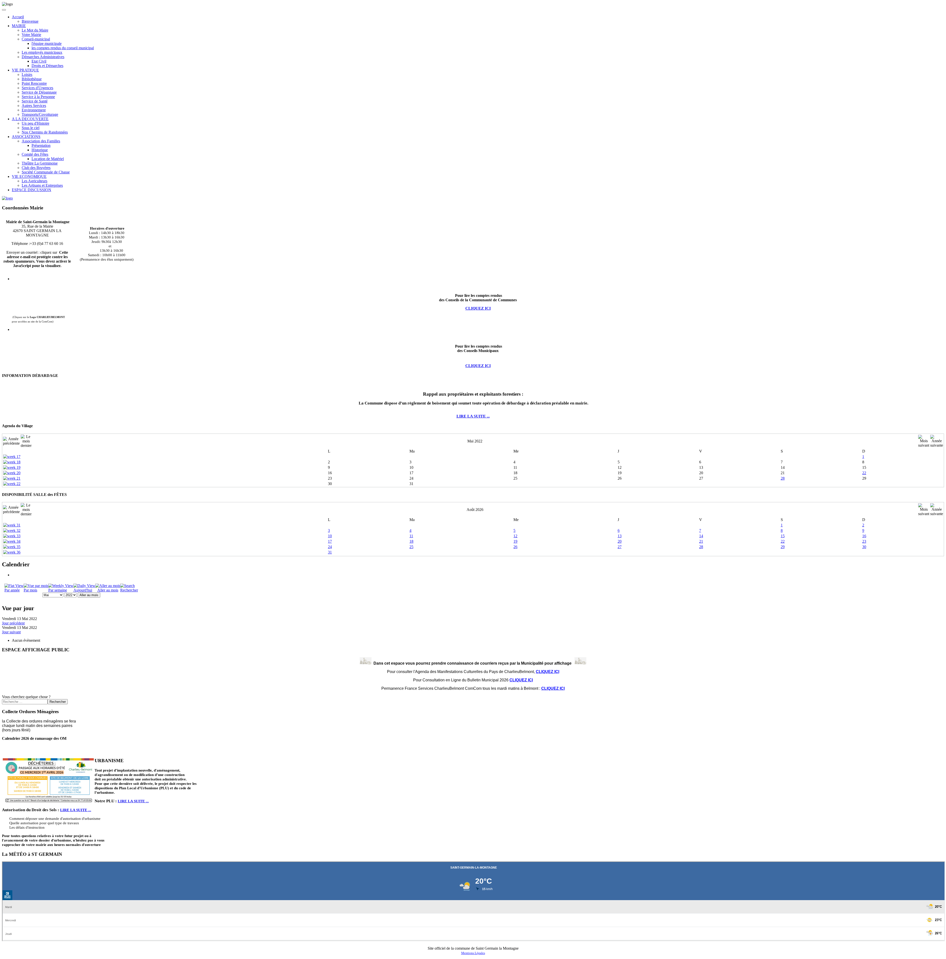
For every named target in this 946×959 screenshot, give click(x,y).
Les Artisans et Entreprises (42, 185)
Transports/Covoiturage (40, 114)
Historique (40, 150)
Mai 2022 (474, 441)
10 (330, 536)
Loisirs (27, 74)
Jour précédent (13, 623)
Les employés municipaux (42, 52)
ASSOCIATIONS (26, 137)
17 (330, 541)
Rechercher (129, 590)
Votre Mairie (31, 35)
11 (411, 536)
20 (620, 541)
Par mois (30, 590)
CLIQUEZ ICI (478, 366)
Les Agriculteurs (34, 181)
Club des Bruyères (36, 168)
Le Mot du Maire (35, 30)
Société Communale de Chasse (46, 172)
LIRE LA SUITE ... (473, 416)
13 (620, 536)
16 (864, 536)
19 (515, 541)
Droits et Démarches (47, 66)
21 (701, 541)
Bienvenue (30, 21)
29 (783, 547)
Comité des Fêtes (35, 154)
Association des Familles (41, 141)
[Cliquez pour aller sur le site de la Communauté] (7, 198)
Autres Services (34, 105)
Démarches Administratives (43, 57)
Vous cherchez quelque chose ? (26, 697)
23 (864, 541)
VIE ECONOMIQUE (29, 176)
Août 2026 (475, 509)
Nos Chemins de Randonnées (45, 132)
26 (515, 547)
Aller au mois (107, 590)
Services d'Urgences (37, 88)
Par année (12, 590)
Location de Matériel (48, 159)
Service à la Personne (38, 97)
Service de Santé (35, 101)
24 (330, 547)
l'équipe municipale (47, 43)
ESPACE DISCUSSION (31, 190)
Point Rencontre (34, 83)
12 (515, 536)
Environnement (34, 110)
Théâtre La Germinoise (40, 163)
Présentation (41, 145)
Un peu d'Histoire (35, 123)
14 (701, 536)
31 (330, 552)
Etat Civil (39, 61)
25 (411, 547)
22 (864, 473)
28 (783, 478)
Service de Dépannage (39, 92)
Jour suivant (11, 632)
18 (411, 541)
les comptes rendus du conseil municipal (63, 48)
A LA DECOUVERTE (30, 119)
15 (783, 536)
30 (864, 547)
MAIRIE (19, 26)
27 (620, 547)
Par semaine (57, 590)
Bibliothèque (32, 79)
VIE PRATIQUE (25, 70)
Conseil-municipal (36, 39)
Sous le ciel (30, 128)
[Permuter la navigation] (4, 10)
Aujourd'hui (82, 590)
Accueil (18, 17)
